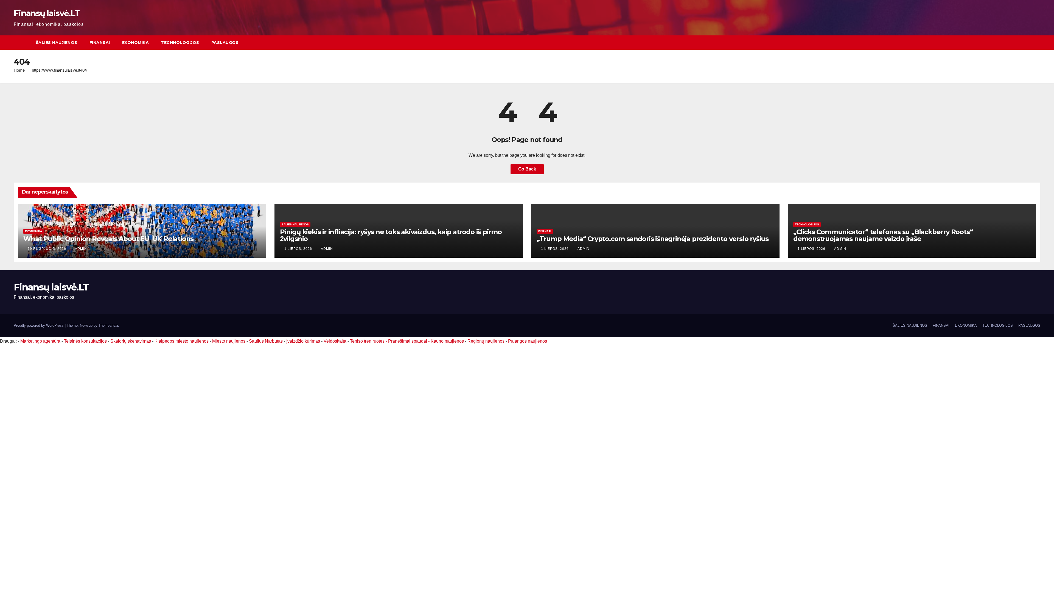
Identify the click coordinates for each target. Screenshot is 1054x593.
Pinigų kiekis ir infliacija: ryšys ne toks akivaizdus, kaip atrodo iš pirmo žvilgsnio (391, 235)
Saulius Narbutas (266, 341)
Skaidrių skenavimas (130, 341)
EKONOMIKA (135, 42)
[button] (1036, 42)
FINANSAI (99, 42)
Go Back (527, 169)
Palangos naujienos (527, 341)
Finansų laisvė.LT (46, 13)
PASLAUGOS (225, 42)
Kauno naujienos (447, 341)
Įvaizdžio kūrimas (303, 341)
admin (81, 249)
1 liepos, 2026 (298, 249)
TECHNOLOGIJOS (180, 42)
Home (19, 70)
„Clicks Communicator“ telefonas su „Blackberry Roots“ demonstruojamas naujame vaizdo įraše (882, 235)
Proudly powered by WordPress (39, 325)
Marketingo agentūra (40, 341)
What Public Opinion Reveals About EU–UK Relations (108, 239)
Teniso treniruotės (367, 341)
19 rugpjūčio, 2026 (47, 249)
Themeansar (108, 325)
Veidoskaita (335, 341)
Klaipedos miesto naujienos (182, 341)
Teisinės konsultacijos (85, 341)
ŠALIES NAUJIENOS (56, 42)
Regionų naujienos (485, 341)
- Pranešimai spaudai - (408, 341)
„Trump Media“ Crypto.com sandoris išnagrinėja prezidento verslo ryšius (653, 239)
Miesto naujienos (228, 341)
